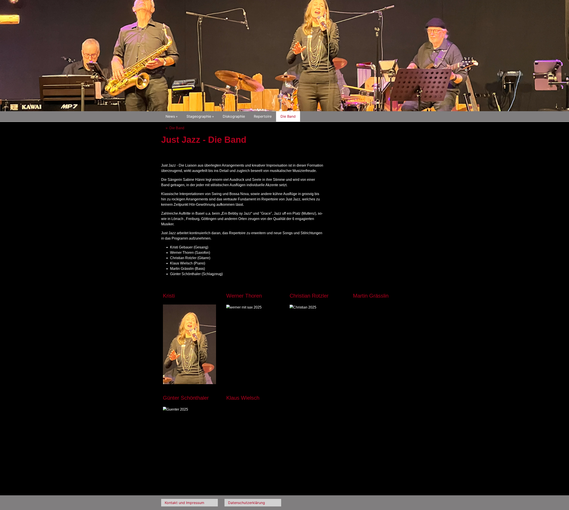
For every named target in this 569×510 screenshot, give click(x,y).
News (170, 116)
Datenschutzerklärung (246, 502)
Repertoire (263, 116)
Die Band (288, 116)
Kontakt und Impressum (184, 502)
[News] (162, 128)
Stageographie (198, 116)
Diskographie (234, 116)
